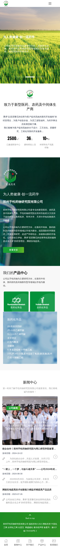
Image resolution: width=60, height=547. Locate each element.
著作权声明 (38, 527)
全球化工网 (13, 527)
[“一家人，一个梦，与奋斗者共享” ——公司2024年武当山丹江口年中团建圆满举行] (55, 477)
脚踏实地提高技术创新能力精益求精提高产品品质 (26, 489)
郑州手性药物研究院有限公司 (16, 210)
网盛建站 (29, 527)
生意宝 (21, 527)
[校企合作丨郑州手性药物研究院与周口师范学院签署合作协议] (55, 456)
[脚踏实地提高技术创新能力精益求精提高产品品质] (55, 497)
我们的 (15, 273)
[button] (28, 442)
